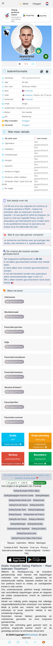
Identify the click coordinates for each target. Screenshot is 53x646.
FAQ (27, 553)
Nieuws (10, 543)
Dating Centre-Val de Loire (20, 500)
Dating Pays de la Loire (26, 533)
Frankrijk (29, 91)
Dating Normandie (35, 524)
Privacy (44, 547)
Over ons (34, 547)
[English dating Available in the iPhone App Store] (17, 558)
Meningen (41, 543)
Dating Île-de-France (17, 519)
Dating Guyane (15, 514)
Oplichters (21, 543)
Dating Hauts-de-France (34, 514)
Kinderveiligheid (32, 550)
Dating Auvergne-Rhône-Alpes (26, 491)
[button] (3, 3)
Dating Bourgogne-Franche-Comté (18, 495)
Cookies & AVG (11, 547)
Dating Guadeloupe (36, 510)
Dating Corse (38, 500)
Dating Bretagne (42, 495)
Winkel (31, 543)
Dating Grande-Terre (17, 510)
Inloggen (37, 3)
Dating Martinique (18, 524)
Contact (46, 550)
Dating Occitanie (39, 528)
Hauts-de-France (43, 95)
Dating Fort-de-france (18, 505)
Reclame (24, 547)
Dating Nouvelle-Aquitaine (18, 528)
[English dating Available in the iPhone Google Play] (36, 558)
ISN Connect (31, 634)
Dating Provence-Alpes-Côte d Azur (27, 538)
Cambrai (28, 95)
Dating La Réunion (36, 519)
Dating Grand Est (37, 505)
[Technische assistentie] (43, 642)
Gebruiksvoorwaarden (12, 550)
